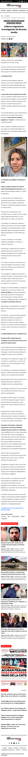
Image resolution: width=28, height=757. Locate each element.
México (23, 516)
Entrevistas (22, 10)
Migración (4, 518)
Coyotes (3, 516)
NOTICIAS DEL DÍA (11, 23)
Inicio (2, 16)
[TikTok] (18, 743)
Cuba (8, 516)
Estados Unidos (15, 516)
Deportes (18, 749)
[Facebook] (9, 743)
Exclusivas (15, 10)
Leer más (23, 690)
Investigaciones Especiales (17, 20)
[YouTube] (14, 743)
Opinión (9, 10)
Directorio (24, 749)
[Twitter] (11, 743)
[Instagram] (16, 743)
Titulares (3, 10)
